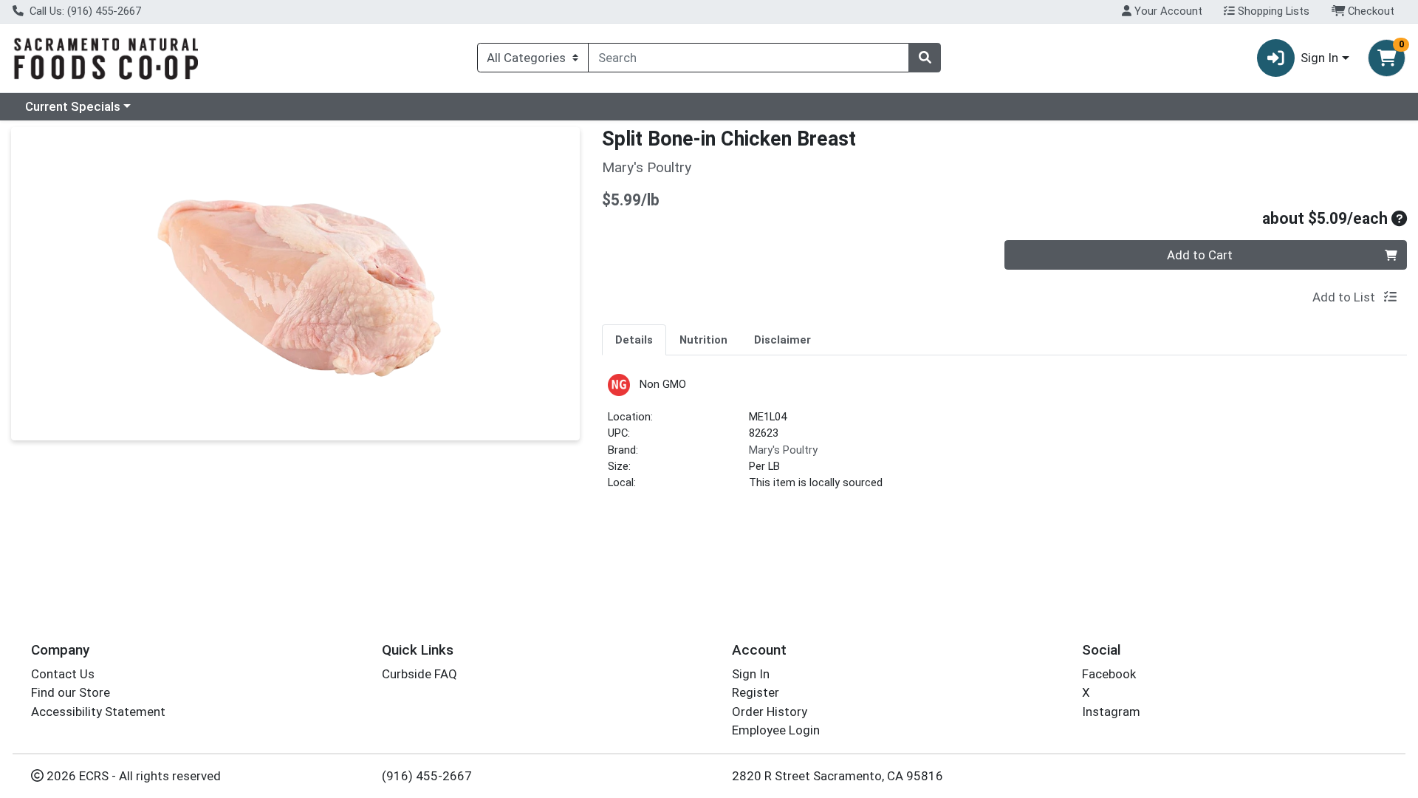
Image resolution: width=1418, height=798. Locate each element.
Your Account (1166, 11)
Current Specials (72, 106)
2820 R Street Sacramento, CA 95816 (837, 775)
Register (755, 692)
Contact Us (63, 673)
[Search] (924, 57)
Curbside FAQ (419, 673)
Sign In (751, 673)
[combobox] (748, 57)
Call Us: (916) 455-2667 (84, 11)
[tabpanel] (1004, 438)
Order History (769, 711)
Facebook (1109, 673)
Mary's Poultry (783, 450)
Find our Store (70, 692)
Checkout (1369, 11)
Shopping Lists (1272, 11)
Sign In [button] (1319, 57)
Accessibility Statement (98, 711)
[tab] (634, 339)
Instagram (1111, 711)
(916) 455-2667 (427, 775)
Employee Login (776, 730)
